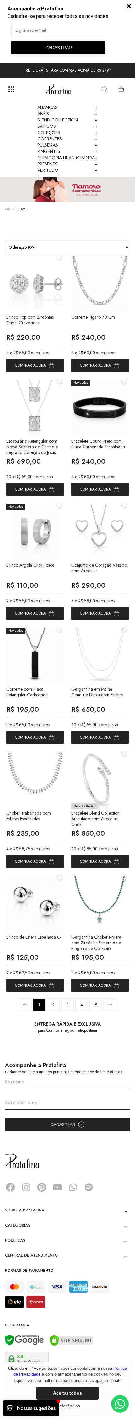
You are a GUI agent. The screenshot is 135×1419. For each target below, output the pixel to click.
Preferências (67, 1405)
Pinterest (41, 1187)
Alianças (67, 107)
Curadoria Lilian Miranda (67, 157)
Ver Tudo (67, 170)
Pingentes (67, 151)
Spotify (89, 1187)
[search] (104, 89)
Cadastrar (62, 1124)
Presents (67, 164)
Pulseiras (67, 145)
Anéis (67, 114)
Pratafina (58, 89)
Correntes (67, 139)
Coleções (67, 132)
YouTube (57, 1187)
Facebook (10, 1187)
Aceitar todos (67, 1392)
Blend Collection (67, 120)
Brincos (67, 126)
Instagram (26, 1187)
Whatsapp (73, 1187)
